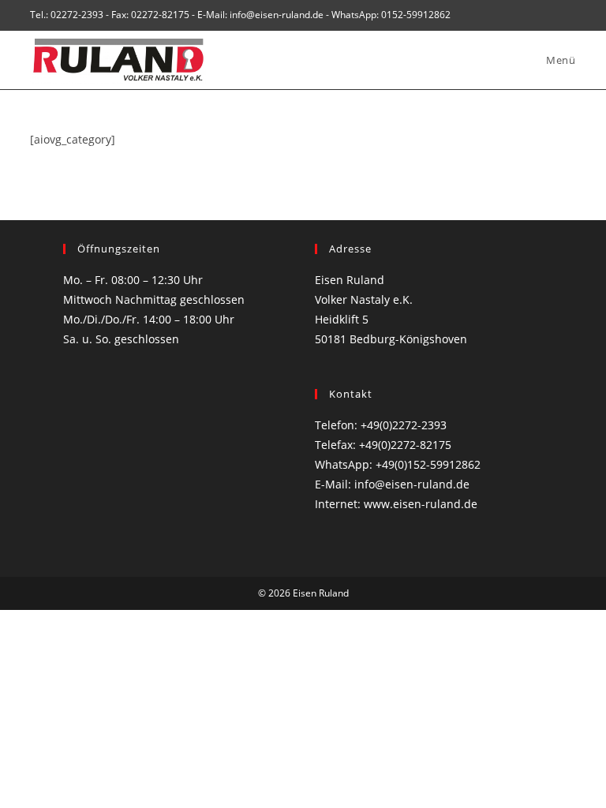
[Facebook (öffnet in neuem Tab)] (553, 15)
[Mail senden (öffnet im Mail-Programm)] (569, 15)
